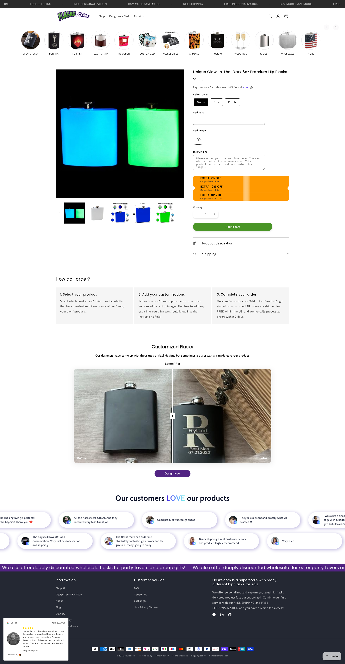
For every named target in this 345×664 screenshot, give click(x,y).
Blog (58, 607)
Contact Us (140, 594)
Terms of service (180, 655)
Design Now (173, 473)
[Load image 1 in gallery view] (75, 213)
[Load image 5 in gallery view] (165, 213)
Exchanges (140, 601)
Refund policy (145, 655)
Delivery (60, 613)
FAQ (136, 588)
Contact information (218, 655)
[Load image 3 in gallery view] (120, 213)
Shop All (61, 588)
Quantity (197, 207)
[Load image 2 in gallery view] (97, 213)
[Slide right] (180, 213)
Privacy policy (162, 655)
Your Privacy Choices (146, 607)
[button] (270, 16)
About (59, 601)
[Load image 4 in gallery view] (142, 213)
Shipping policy (198, 655)
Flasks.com (130, 655)
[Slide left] (60, 213)
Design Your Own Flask (69, 594)
